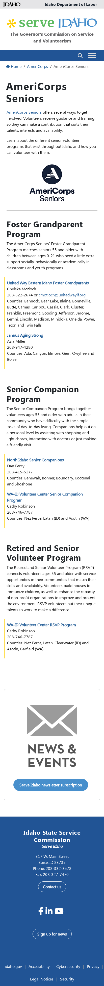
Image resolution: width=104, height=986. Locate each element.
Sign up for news (52, 933)
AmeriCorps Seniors (24, 112)
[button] (80, 55)
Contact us (52, 886)
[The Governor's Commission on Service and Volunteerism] (52, 23)
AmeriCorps (37, 66)
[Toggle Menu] (92, 55)
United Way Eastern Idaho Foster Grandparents (48, 282)
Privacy (93, 966)
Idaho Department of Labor (71, 4)
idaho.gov (13, 966)
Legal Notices (42, 978)
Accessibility (39, 966)
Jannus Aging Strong (25, 335)
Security (67, 978)
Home (16, 66)
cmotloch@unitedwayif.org (62, 294)
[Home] (13, 4)
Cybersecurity (68, 966)
